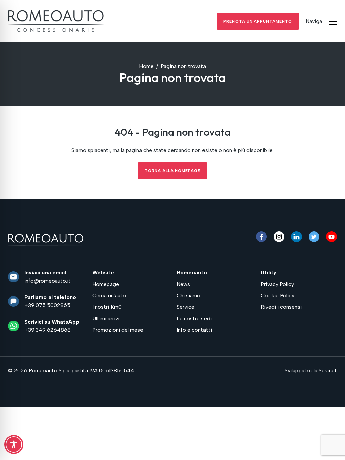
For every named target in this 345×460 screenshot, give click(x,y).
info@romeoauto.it (47, 280)
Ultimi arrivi (105, 318)
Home (146, 66)
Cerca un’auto (109, 295)
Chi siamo (188, 295)
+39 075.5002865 (47, 305)
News (183, 284)
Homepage (105, 284)
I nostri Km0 (107, 307)
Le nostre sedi (194, 318)
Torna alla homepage (172, 170)
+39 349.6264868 (47, 330)
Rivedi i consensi (281, 307)
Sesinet (328, 370)
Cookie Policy (277, 295)
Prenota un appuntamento (257, 21)
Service (185, 307)
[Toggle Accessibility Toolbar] (14, 444)
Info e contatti (194, 330)
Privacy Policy (277, 284)
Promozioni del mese (117, 330)
